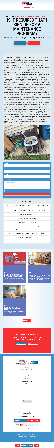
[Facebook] (26, 428)
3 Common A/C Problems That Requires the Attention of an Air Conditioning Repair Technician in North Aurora (27, 206)
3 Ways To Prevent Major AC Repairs (27, 222)
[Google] (28, 428)
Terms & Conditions (23, 438)
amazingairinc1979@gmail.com (27, 415)
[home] (27, 4)
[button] (36, 445)
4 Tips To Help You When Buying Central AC (27, 237)
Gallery (27, 376)
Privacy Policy (15, 438)
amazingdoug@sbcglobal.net (27, 416)
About (27, 378)
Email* (6, 169)
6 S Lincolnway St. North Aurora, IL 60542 (27, 408)
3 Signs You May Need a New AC (27, 214)
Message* (7, 180)
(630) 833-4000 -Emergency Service (27, 412)
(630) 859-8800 (27, 413)
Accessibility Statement (32, 438)
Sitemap (39, 438)
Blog (13, 16)
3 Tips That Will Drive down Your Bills (27, 218)
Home (7, 16)
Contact (27, 380)
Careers (27, 383)
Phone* (6, 174)
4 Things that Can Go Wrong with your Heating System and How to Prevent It (27, 233)
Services (27, 375)
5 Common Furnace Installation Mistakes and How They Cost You (27, 241)
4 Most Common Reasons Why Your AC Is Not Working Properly (27, 226)
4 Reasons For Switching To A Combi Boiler (27, 229)
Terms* (11, 190)
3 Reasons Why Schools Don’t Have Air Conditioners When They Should (27, 210)
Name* (6, 163)
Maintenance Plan (27, 381)
